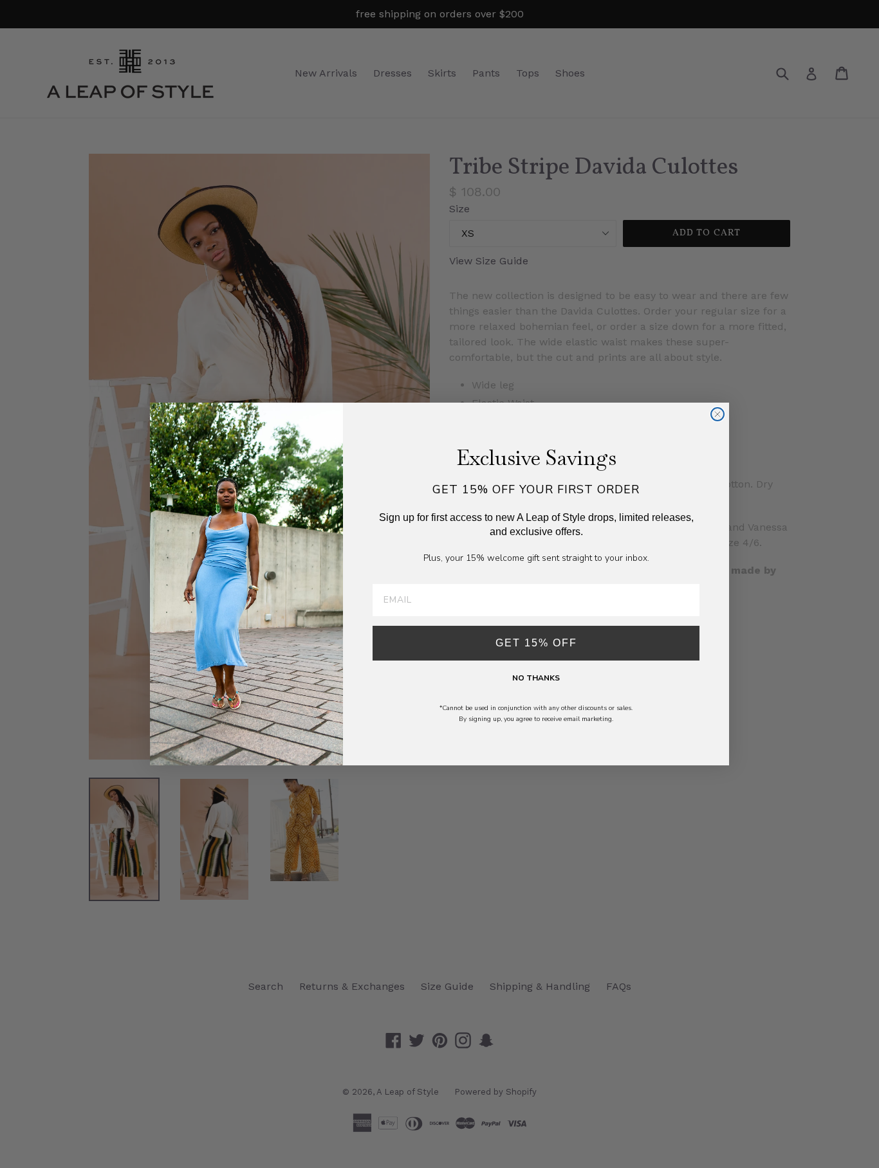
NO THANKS (536, 678)
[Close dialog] (717, 414)
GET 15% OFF (536, 642)
